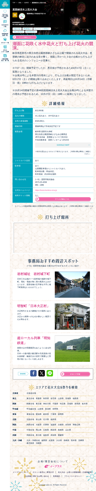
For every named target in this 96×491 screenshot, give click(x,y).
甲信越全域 (31, 409)
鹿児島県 (30, 443)
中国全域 (30, 430)
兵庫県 (46, 425)
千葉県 (55, 404)
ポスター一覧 (5, 42)
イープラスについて (21, 472)
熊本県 (74, 440)
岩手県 (53, 398)
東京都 (38, 404)
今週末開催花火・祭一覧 (5, 59)
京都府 (61, 425)
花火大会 (17, 29)
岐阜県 (46, 414)
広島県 (46, 430)
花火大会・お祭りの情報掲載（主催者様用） (75, 472)
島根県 (61, 430)
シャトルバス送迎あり (42, 29)
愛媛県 (61, 435)
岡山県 (38, 430)
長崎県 (66, 440)
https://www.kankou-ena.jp (46, 190)
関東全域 (30, 404)
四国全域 (30, 435)
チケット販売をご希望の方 (43, 472)
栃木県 (85, 404)
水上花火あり (19, 32)
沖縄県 (38, 443)
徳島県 (46, 435)
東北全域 (30, 398)
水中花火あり (31, 32)
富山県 (38, 419)
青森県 (38, 398)
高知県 (53, 435)
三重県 (53, 414)
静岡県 (61, 414)
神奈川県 (47, 404)
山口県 (68, 430)
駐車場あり (27, 29)
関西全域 (30, 425)
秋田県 (46, 398)
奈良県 (68, 425)
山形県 (61, 398)
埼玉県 (62, 404)
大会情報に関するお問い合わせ (36, 476)
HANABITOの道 (5, 25)
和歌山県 (76, 425)
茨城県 (70, 404)
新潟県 (48, 409)
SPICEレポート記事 (5, 50)
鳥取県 (53, 430)
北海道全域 (31, 393)
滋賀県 (53, 425)
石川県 (46, 419)
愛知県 (38, 414)
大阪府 (38, 425)
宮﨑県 (81, 440)
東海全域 (30, 414)
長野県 (55, 409)
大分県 (59, 440)
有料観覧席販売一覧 (5, 34)
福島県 (75, 398)
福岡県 (44, 440)
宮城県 (68, 398)
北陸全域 (30, 419)
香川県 (38, 435)
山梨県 (40, 409)
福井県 (53, 419)
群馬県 (77, 404)
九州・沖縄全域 (33, 440)
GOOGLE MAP (63, 145)
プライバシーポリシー (73, 476)
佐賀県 (51, 440)
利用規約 (56, 476)
